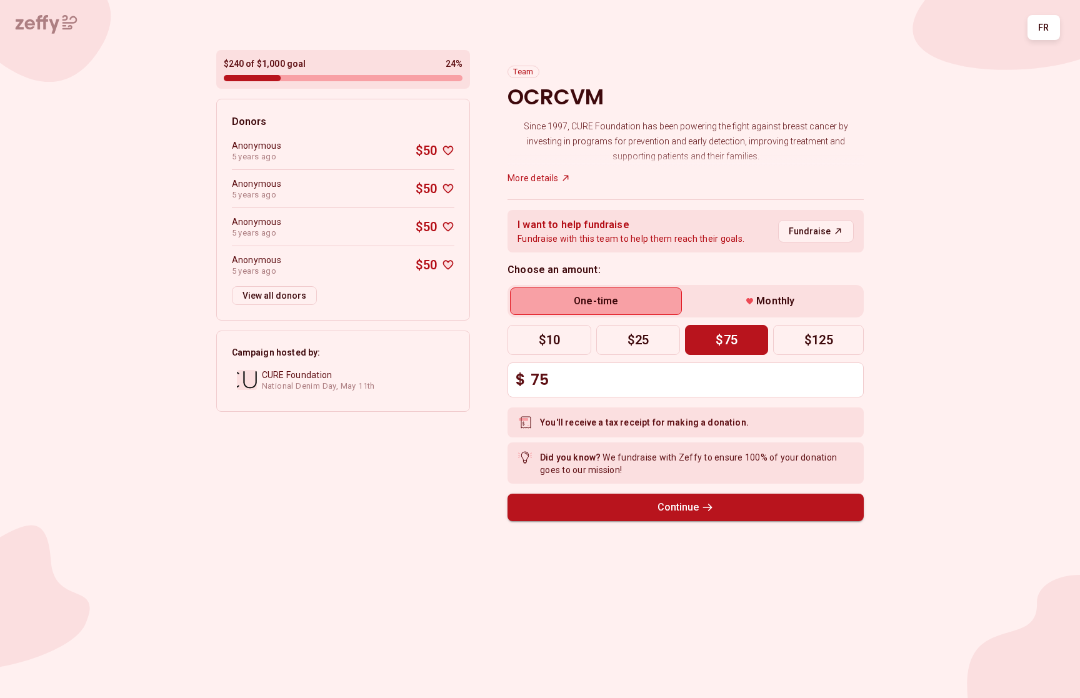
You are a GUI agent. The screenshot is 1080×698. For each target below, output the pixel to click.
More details (533, 178)
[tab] (596, 301)
